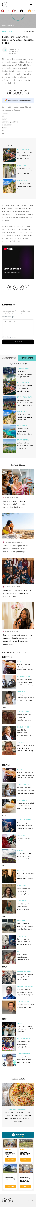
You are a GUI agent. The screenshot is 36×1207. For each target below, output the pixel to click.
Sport (25, 10)
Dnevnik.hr (7, 10)
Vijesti (16, 10)
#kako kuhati (29, 31)
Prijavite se (18, 342)
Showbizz (34, 10)
